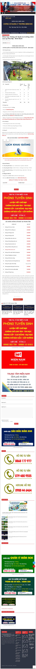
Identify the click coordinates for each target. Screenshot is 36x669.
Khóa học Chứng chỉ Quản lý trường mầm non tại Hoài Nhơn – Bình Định (29, 313)
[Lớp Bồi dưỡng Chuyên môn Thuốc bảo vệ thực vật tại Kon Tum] (18, 501)
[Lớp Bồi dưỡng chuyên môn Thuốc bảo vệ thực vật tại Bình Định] (5, 526)
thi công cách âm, (4, 608)
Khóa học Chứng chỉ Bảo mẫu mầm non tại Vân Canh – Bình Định (18, 312)
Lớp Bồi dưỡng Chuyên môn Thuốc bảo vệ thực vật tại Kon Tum (14, 512)
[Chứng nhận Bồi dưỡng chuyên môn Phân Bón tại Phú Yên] (5, 536)
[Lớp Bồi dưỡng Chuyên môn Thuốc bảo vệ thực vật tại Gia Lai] (5, 516)
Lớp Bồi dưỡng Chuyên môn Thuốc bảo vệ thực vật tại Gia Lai (17, 516)
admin (9, 40)
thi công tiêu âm (10, 608)
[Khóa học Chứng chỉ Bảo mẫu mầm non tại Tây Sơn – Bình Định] (7, 305)
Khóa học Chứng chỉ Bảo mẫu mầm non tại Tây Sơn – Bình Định (7, 312)
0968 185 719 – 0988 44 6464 (31, 644)
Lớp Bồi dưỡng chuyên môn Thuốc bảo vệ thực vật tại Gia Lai (17, 521)
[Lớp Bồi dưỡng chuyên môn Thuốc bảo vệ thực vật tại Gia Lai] (5, 521)
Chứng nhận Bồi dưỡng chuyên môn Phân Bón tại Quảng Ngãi (18, 531)
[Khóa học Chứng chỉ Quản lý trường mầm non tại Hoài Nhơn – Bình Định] (29, 305)
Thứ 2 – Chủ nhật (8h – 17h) (31, 641)
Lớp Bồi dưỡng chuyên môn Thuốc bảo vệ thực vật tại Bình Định (18, 526)
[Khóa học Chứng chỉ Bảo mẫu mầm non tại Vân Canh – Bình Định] (18, 305)
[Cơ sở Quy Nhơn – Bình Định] (3, 13)
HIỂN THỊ (8, 42)
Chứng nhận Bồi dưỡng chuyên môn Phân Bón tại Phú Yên (17, 536)
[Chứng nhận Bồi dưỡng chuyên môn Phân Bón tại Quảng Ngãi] (5, 531)
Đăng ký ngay (17, 299)
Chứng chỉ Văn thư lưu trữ (10, 249)
